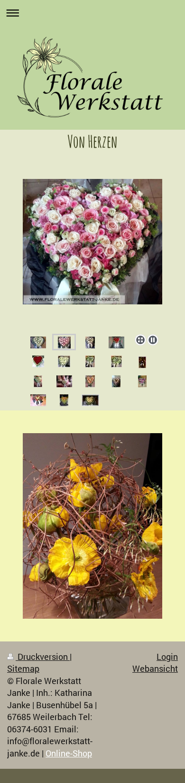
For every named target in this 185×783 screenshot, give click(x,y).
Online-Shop (69, 753)
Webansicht (155, 668)
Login (167, 656)
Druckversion (43, 656)
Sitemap (23, 668)
